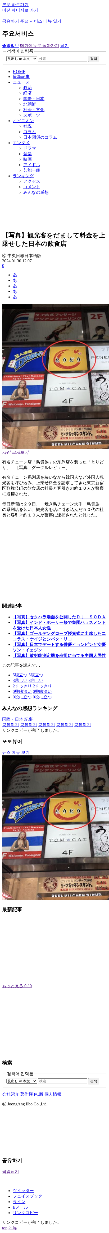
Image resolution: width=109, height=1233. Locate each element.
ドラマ (29, 148)
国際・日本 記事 (17, 719)
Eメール (20, 1207)
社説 (27, 126)
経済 (27, 93)
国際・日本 (33, 98)
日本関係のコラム (40, 137)
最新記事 (21, 76)
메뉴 (12, 1228)
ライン (19, 1201)
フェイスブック (27, 1196)
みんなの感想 (36, 192)
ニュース (21, 82)
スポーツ (31, 115)
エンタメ (21, 142)
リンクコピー (25, 1212)
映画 (27, 159)
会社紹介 (10, 1094)
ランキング (23, 176)
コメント (31, 187)
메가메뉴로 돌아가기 (39, 45)
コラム (29, 131)
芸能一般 (31, 170)
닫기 (64, 45)
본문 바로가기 (15, 4)
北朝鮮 (29, 104)
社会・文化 (33, 109)
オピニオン (23, 120)
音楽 (27, 153)
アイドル (31, 165)
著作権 (26, 1094)
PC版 (38, 1094)
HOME (19, 71)
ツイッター (23, 1190)
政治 (27, 87)
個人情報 (52, 1094)
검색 (93, 59)
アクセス (31, 181)
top (4, 1228)
